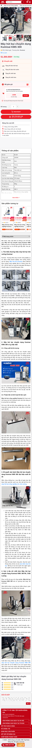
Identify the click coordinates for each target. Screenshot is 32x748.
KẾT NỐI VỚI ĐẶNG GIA (8, 734)
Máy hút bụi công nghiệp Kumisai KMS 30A (7, 226)
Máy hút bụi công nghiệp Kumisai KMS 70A (19, 226)
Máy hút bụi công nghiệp (11, 5)
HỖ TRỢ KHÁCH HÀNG (8, 726)
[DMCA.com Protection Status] (21, 745)
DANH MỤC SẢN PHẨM (8, 731)
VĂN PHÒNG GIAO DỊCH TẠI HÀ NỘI (13, 720)
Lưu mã (26, 95)
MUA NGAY (17, 111)
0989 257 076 (9, 745)
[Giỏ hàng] (27, 2)
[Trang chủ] (1, 5)
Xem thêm (15, 197)
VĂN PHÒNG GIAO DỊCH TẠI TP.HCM (13, 723)
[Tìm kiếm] (22, 2)
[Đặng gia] (2, 2)
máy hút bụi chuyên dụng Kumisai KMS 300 (16, 662)
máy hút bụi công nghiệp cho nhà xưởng (14, 484)
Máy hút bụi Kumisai (25, 5)
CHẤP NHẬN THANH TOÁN (9, 737)
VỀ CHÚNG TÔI (5, 728)
